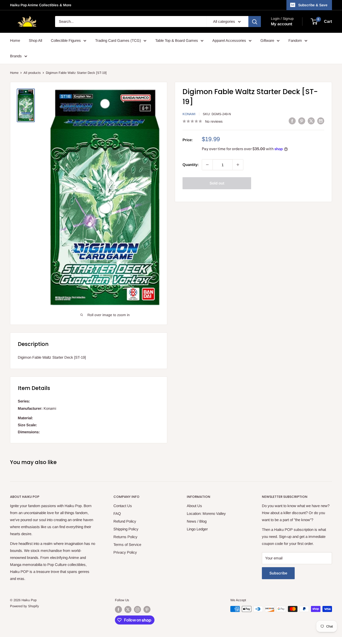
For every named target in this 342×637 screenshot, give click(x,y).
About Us (194, 506)
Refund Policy (124, 521)
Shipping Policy (125, 529)
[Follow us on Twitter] (127, 609)
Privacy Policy (125, 552)
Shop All (35, 40)
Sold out (217, 183)
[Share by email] (320, 120)
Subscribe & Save (312, 5)
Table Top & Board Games (176, 40)
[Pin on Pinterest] (301, 120)
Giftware (267, 40)
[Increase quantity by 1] (238, 164)
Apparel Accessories (229, 40)
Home (15, 40)
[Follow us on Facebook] (118, 609)
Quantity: (191, 164)
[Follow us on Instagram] (137, 609)
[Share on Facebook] (292, 120)
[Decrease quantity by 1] (207, 164)
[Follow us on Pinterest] (146, 609)
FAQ (117, 513)
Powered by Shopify (24, 606)
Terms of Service (127, 544)
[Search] (254, 21)
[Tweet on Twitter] (311, 120)
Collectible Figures (66, 40)
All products (32, 73)
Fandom (295, 40)
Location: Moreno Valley (206, 513)
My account (281, 24)
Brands (16, 56)
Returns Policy (125, 537)
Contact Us (122, 506)
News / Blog (197, 521)
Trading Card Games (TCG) (118, 40)
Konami (189, 114)
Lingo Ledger (197, 529)
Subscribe (278, 573)
